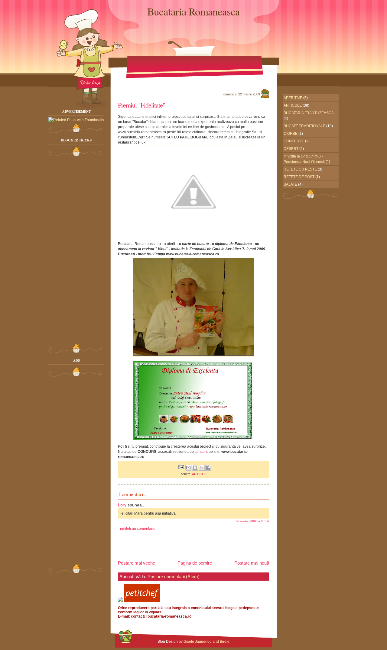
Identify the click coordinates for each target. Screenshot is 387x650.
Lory (122, 504)
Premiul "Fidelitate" (141, 105)
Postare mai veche (136, 562)
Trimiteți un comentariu (136, 528)
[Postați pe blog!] (195, 468)
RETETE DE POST (299, 177)
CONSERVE (294, 141)
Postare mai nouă (251, 562)
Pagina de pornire (194, 562)
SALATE (290, 184)
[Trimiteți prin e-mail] (188, 468)
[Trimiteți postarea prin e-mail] (181, 467)
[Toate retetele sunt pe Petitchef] (142, 601)
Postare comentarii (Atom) (174, 576)
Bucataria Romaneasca (193, 11)
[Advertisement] (72, 250)
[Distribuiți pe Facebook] (208, 468)
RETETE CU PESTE (300, 169)
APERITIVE (293, 98)
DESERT (291, 149)
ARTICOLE (200, 474)
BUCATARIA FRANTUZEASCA (309, 113)
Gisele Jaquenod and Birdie (206, 641)
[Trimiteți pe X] (202, 468)
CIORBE (291, 133)
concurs (201, 451)
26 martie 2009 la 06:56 (252, 521)
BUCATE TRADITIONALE (304, 126)
